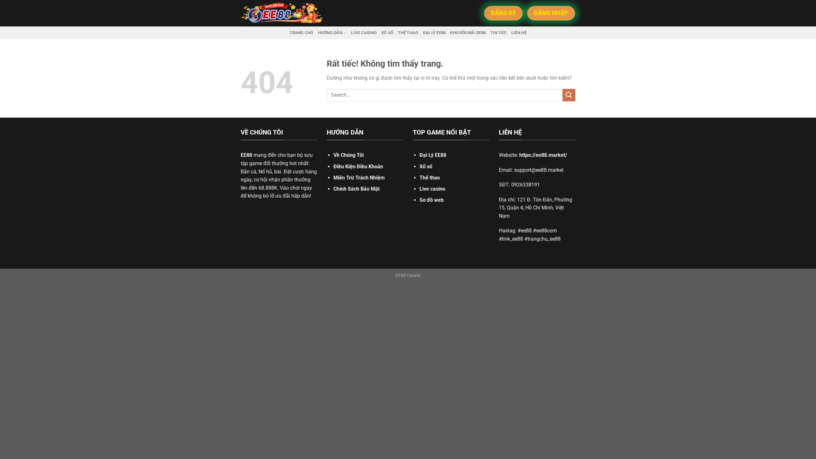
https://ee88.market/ (543, 155)
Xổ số (387, 32)
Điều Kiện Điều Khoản (358, 167)
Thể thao (408, 32)
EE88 (246, 155)
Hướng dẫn (330, 32)
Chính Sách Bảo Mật (356, 189)
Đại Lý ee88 (434, 32)
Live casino (364, 32)
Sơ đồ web (431, 200)
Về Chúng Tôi (348, 155)
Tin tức (498, 32)
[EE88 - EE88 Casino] (282, 13)
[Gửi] (569, 95)
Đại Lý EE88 (432, 155)
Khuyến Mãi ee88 (468, 32)
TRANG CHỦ (301, 32)
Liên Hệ (519, 32)
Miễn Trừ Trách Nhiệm (359, 178)
